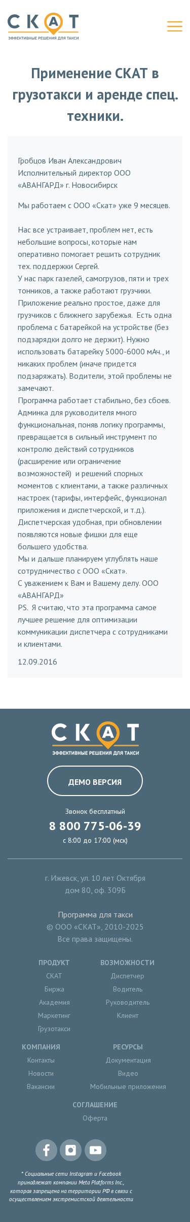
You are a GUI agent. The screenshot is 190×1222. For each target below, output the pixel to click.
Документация (128, 1060)
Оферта (95, 1117)
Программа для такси (95, 914)
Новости (41, 1073)
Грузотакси (54, 1028)
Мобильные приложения (128, 1086)
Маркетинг (54, 1015)
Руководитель (127, 1002)
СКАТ (54, 975)
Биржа (54, 989)
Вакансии (41, 1086)
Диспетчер (127, 975)
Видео (128, 1073)
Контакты (41, 1060)
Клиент (127, 1015)
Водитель (127, 989)
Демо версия (95, 782)
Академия (54, 1002)
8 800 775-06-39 (95, 826)
